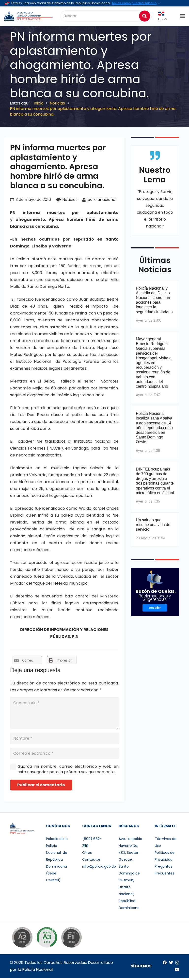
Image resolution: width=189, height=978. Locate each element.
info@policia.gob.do (99, 866)
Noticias (70, 199)
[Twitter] (171, 962)
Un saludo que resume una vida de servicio (153, 524)
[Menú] (182, 16)
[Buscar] (144, 15)
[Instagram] (177, 963)
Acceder (155, 608)
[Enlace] (29, 16)
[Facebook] (165, 962)
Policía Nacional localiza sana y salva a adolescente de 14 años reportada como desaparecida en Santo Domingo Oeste (154, 427)
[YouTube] (177, 969)
